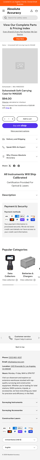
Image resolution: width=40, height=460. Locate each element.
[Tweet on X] (10, 166)
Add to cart (27, 119)
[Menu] (3, 10)
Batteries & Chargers (28, 275)
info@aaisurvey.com (16, 362)
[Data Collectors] (10, 262)
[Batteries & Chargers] (28, 262)
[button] (36, 10)
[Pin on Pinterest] (18, 166)
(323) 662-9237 (15, 357)
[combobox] (20, 17)
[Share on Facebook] (14, 166)
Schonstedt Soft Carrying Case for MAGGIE (21, 45)
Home (4, 45)
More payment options (20, 131)
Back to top (20, 347)
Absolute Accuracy (13, 455)
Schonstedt (6, 87)
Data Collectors (10, 275)
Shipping (5, 102)
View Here (20, 39)
